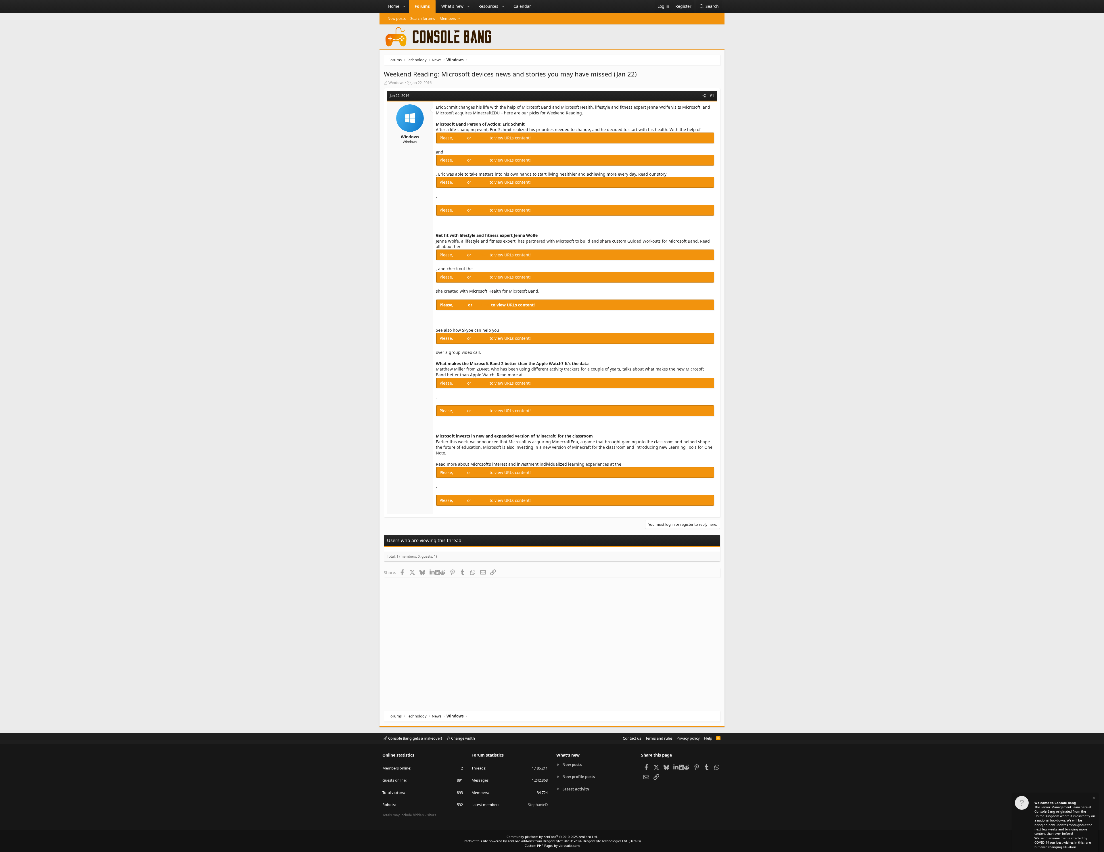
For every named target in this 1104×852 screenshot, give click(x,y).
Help (708, 738)
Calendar (522, 6)
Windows (396, 82)
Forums (422, 6)
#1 (712, 95)
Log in (460, 138)
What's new (452, 6)
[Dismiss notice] (1093, 798)
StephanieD (538, 804)
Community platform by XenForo (552, 836)
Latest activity (575, 789)
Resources (488, 6)
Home (393, 6)
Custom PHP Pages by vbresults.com (552, 845)
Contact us (632, 738)
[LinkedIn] (432, 572)
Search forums (422, 18)
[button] (404, 6)
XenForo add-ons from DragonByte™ (536, 841)
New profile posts (578, 776)
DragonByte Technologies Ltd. (605, 841)
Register (481, 138)
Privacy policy (688, 738)
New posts (397, 18)
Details (635, 841)
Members (448, 18)
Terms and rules (658, 738)
